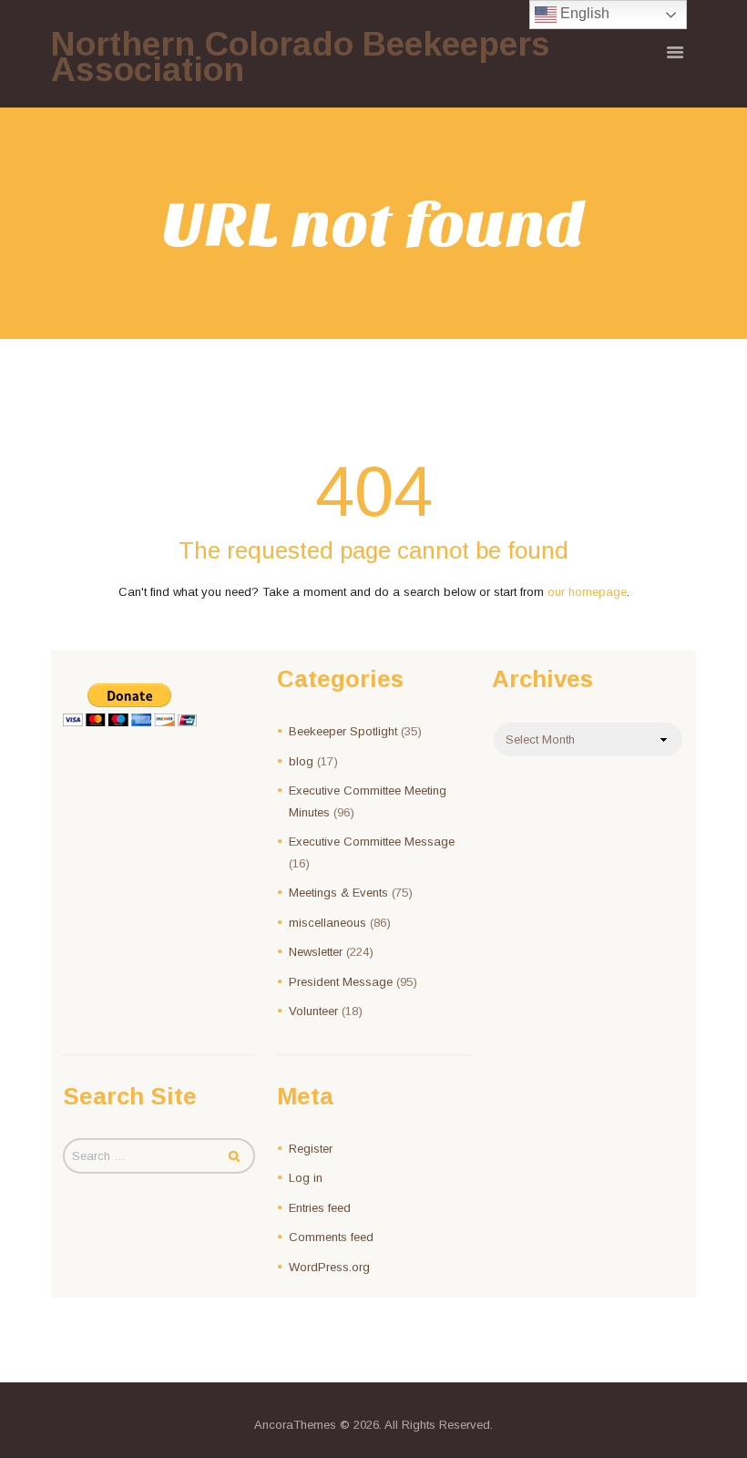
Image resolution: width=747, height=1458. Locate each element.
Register (311, 1148)
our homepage (587, 592)
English (583, 13)
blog (301, 761)
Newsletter (316, 952)
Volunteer (313, 1011)
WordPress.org (329, 1267)
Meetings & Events (338, 892)
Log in (305, 1178)
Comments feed (331, 1237)
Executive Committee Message (372, 841)
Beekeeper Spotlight (343, 731)
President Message (341, 982)
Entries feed (320, 1208)
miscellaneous (327, 922)
